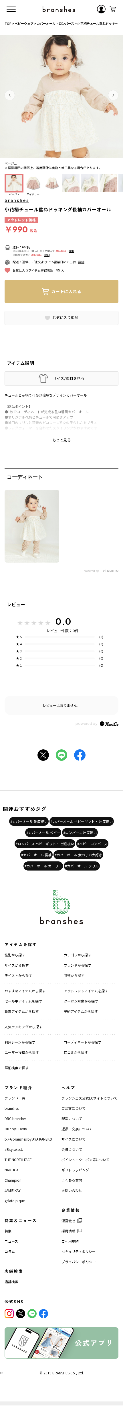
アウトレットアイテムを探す (86, 990)
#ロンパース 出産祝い (80, 832)
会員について (71, 1149)
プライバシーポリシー (78, 1261)
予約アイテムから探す (81, 1011)
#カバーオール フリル (82, 865)
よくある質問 (71, 1180)
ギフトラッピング (75, 1169)
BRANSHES (61, 1372)
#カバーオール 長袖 (36, 854)
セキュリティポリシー (78, 1251)
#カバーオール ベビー (43, 832)
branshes (17, 200)
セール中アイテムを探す (23, 1001)
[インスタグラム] (9, 1313)
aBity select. (14, 1149)
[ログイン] (101, 9)
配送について (71, 1118)
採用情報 (68, 1230)
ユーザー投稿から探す (22, 1052)
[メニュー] (11, 9)
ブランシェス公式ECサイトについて (89, 1098)
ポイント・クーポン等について (85, 1159)
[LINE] (32, 1313)
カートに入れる (66, 291)
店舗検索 (11, 1281)
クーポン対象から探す (81, 1001)
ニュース (11, 1241)
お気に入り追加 (65, 317)
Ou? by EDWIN (16, 1128)
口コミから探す (76, 1052)
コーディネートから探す (82, 1042)
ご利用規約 (70, 1241)
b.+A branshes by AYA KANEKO (28, 1139)
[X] (20, 1313)
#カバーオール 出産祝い (28, 821)
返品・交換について (76, 1128)
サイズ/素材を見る (68, 378)
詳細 (71, 251)
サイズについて (73, 1139)
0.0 (63, 621)
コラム (10, 1251)
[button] (10, 95)
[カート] (112, 9)
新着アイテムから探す (22, 1011)
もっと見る (61, 440)
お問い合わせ (71, 1190)
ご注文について (73, 1108)
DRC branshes (15, 1118)
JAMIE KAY (13, 1190)
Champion (13, 1180)
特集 (8, 1230)
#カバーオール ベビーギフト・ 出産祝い (82, 821)
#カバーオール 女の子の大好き (78, 854)
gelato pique (15, 1200)
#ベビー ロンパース (92, 843)
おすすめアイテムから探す (25, 990)
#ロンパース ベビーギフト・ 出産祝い (45, 843)
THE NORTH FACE (18, 1159)
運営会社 (68, 1220)
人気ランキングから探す (23, 1026)
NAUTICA (11, 1169)
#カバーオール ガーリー (43, 865)
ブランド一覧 (15, 1098)
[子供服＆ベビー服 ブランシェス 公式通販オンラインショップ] (59, 9)
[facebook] (43, 1313)
